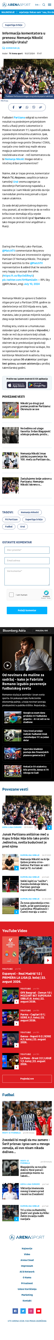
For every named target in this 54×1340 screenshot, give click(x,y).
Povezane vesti (13, 397)
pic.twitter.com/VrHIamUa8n (19, 280)
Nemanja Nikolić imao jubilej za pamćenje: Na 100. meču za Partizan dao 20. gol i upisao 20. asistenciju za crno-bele (35, 456)
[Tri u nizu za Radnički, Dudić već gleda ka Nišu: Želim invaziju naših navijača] (10, 1213)
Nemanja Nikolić (14, 159)
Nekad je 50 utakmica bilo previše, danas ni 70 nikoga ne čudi (36, 769)
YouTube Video (14, 931)
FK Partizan (11, 519)
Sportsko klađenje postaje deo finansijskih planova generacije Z (36, 752)
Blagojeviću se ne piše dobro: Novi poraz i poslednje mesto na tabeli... (33, 1172)
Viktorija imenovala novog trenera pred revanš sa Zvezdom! (32, 1191)
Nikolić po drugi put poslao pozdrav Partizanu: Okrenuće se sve (35, 406)
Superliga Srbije (13, 25)
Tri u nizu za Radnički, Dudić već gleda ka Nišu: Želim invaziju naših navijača (34, 1215)
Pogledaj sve (42, 631)
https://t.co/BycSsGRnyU (18, 275)
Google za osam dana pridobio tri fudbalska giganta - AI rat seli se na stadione (36, 717)
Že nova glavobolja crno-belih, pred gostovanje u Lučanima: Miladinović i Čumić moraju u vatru (35, 907)
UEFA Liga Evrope (12, 827)
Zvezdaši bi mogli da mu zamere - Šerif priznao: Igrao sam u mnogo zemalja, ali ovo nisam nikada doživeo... (26, 1146)
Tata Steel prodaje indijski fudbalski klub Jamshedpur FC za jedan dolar (36, 736)
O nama (27, 1277)
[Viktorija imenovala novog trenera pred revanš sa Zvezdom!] (10, 1191)
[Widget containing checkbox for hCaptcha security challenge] (29, 594)
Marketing (27, 1294)
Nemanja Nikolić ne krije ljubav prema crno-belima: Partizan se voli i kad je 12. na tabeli (34, 864)
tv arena (14, 1321)
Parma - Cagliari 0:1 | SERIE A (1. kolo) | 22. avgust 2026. (32, 1017)
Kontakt (27, 1300)
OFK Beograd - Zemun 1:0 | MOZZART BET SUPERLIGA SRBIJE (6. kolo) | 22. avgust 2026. (36, 997)
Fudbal (8, 526)
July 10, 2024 (32, 284)
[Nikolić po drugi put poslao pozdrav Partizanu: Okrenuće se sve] (10, 410)
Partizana (20, 117)
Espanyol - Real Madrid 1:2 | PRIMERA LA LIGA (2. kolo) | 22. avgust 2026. (24, 978)
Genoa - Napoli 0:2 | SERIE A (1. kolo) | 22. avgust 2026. (35, 1039)
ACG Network (27, 1271)
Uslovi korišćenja (27, 1289)
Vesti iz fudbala (11, 1133)
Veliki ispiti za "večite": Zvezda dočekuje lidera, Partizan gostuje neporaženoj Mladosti (34, 886)
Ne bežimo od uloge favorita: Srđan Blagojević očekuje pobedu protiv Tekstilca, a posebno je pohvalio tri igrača (35, 431)
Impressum (27, 1266)
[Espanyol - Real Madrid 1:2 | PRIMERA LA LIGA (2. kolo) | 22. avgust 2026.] (27, 950)
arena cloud (27, 1260)
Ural (16, 182)
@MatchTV (8, 250)
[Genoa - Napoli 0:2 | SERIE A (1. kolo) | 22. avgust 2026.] (10, 1039)
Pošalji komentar (27, 610)
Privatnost (27, 1283)
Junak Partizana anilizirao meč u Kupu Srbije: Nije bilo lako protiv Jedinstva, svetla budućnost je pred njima (25, 841)
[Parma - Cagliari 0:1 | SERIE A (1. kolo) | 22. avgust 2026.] (10, 1017)
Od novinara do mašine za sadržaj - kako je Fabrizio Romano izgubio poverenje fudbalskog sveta (24, 682)
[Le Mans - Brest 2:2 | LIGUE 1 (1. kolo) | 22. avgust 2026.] (10, 1061)
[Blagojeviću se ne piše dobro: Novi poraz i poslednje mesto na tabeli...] (10, 1168)
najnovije (27, 1248)
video (27, 1254)
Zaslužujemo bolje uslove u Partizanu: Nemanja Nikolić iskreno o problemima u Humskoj (36, 481)
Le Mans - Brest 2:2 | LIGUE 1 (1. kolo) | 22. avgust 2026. (36, 1061)
